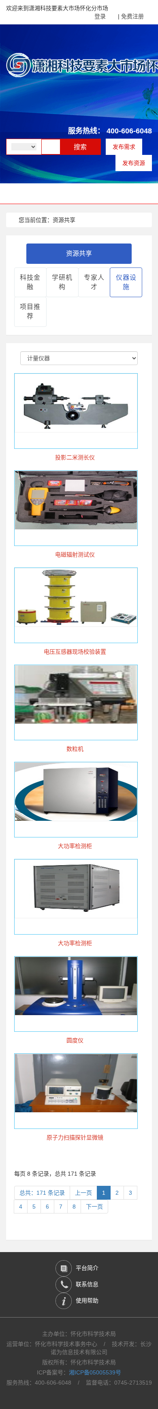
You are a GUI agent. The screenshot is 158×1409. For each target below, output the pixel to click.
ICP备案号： (79, 1372)
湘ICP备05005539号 (95, 1372)
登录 (100, 16)
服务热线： (86, 131)
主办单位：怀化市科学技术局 (79, 1334)
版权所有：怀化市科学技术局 (79, 1362)
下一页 (94, 1206)
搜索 (80, 147)
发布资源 (133, 163)
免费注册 (132, 16)
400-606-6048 (129, 131)
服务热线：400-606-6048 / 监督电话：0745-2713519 (79, 1382)
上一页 (83, 1192)
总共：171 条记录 (42, 1192)
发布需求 (124, 147)
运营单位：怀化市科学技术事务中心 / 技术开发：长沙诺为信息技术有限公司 (79, 1348)
